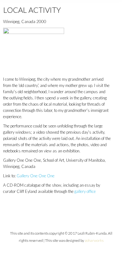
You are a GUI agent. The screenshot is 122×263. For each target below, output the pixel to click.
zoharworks (94, 240)
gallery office (85, 191)
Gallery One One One (35, 175)
